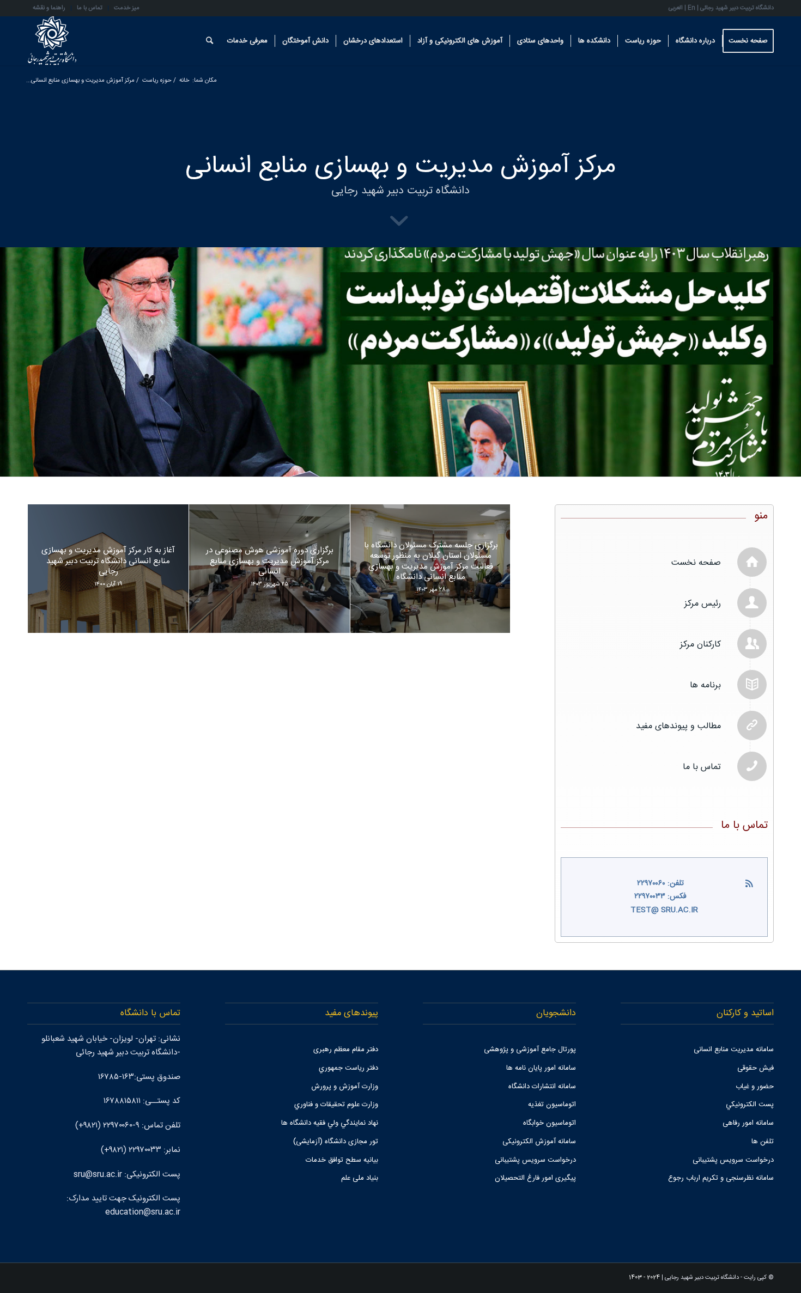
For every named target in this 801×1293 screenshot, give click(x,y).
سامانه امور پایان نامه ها (541, 1068)
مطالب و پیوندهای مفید (678, 726)
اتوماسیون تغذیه (552, 1105)
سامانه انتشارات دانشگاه (542, 1087)
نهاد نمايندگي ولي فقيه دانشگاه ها (329, 1123)
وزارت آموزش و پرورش (344, 1087)
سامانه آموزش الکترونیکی (539, 1142)
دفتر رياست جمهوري (348, 1068)
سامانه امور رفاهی (748, 1123)
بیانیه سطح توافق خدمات (342, 1160)
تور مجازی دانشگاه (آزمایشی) (335, 1142)
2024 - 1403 (644, 1278)
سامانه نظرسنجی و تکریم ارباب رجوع (721, 1178)
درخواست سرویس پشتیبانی (733, 1160)
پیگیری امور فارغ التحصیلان (535, 1178)
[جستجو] (209, 40)
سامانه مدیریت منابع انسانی (734, 1050)
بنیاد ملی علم (359, 1178)
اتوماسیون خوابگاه (549, 1123)
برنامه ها (705, 685)
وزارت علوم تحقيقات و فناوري (336, 1105)
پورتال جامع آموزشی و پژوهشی (530, 1050)
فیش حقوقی (755, 1068)
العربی (676, 8)
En (691, 8)
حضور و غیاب (755, 1087)
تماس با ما (702, 767)
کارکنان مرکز (700, 644)
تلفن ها (762, 1142)
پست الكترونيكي (750, 1105)
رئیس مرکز (702, 603)
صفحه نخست (696, 563)
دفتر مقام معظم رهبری (345, 1050)
